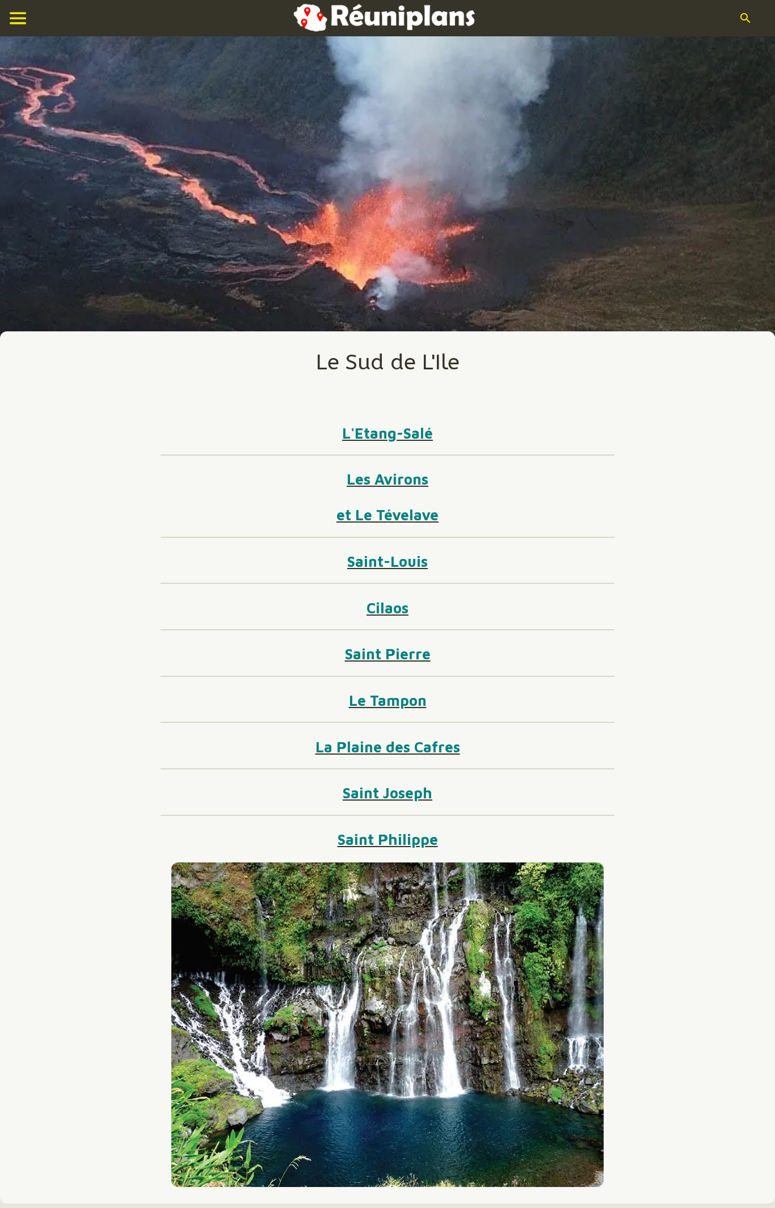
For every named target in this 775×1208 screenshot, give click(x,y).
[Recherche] (745, 18)
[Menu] (18, 18)
